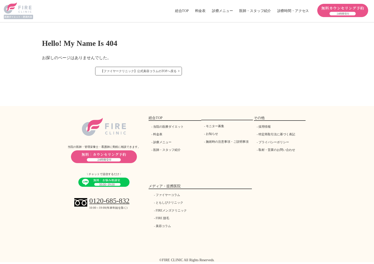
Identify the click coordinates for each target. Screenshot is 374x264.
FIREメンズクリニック (171, 210)
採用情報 (264, 126)
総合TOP (182, 11)
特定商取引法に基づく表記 (276, 134)
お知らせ (212, 134)
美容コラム (163, 226)
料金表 (200, 11)
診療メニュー (162, 142)
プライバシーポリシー (273, 142)
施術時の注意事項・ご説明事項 (227, 141)
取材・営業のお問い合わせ (276, 150)
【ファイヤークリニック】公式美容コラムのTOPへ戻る (138, 71)
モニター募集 (215, 126)
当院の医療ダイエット (168, 126)
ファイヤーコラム (168, 195)
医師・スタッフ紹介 (167, 150)
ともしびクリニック (169, 202)
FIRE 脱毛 (162, 218)
